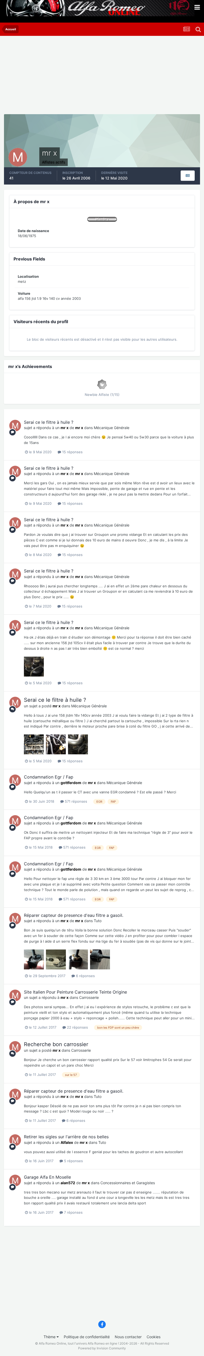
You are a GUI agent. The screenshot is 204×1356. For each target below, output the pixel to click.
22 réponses (77, 1027)
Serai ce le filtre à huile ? (48, 422)
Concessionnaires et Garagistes (127, 1182)
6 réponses (85, 976)
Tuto (97, 920)
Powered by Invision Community (102, 1348)
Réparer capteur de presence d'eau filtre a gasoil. (73, 915)
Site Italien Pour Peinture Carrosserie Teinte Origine (75, 992)
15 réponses (72, 452)
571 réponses (75, 801)
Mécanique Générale (111, 427)
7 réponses (73, 1212)
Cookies (153, 1336)
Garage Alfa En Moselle (47, 1177)
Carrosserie (89, 997)
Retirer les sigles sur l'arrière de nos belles (66, 1136)
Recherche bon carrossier (56, 1044)
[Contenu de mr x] (188, 175)
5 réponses (73, 1161)
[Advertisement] (66, 77)
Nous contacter (128, 1336)
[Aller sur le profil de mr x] (15, 425)
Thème (50, 1336)
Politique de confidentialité (87, 1336)
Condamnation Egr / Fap (48, 777)
